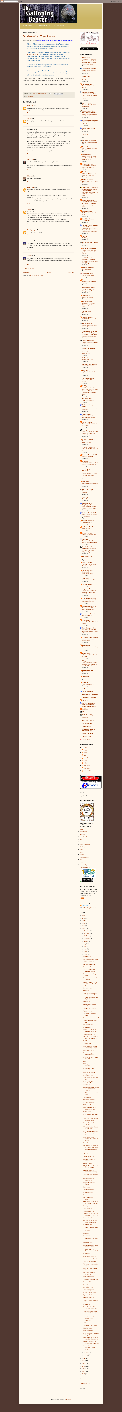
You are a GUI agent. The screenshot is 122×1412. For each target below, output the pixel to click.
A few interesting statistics (89, 534)
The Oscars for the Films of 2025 (89, 213)
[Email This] (55, 94)
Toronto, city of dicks (87, 297)
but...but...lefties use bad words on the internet (90, 1221)
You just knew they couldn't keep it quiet (90, 1239)
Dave (85, 755)
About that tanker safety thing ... (90, 647)
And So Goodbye (86, 499)
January (86, 1355)
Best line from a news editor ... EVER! (91, 978)
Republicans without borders (91, 1195)
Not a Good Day (86, 442)
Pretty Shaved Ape (85, 844)
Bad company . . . (88, 1187)
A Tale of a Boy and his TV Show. (90, 440)
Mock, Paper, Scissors (88, 128)
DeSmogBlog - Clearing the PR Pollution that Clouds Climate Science (90, 189)
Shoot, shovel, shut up (88, 573)
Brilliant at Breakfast (88, 527)
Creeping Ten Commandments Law (90, 484)
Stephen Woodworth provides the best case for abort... (90, 1138)
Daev (81, 842)
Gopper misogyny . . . (89, 1163)
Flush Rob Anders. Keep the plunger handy (91, 1334)
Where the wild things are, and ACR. (90, 449)
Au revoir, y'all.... (86, 528)
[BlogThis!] (57, 94)
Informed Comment (88, 92)
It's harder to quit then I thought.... (88, 380)
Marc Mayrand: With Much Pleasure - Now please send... (90, 1132)
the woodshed (86, 295)
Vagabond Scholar (87, 211)
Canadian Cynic (84, 865)
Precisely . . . (87, 1284)
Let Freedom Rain (87, 274)
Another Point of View (88, 288)
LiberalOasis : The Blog (89, 697)
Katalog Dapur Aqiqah (88, 275)
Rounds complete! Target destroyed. (39, 36)
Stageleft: (85, 700)
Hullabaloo (85, 709)
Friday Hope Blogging (88, 684)
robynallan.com (86, 736)
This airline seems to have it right (91, 1021)
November (87, 933)
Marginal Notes (86, 311)
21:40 (28, 203)
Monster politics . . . (88, 1225)
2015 (83, 920)
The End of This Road (87, 359)
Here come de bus (88, 1242)
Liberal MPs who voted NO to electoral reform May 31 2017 (90, 463)
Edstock (29, 176)
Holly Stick (30, 105)
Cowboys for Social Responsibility (87, 571)
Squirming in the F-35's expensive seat (89, 1160)
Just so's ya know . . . (89, 988)
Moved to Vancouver (88, 521)
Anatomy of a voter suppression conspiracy (90, 1171)
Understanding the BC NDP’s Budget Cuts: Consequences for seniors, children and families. (90, 229)
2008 (83, 1366)
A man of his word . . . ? (90, 1259)
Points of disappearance (89, 1292)
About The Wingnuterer (88, 400)
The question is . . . (88, 1208)
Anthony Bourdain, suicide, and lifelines (89, 408)
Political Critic (86, 726)
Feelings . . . (86, 1233)
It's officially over (88, 1075)
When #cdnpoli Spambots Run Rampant (90, 655)
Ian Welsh (85, 134)
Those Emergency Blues (89, 628)
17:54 (28, 123)
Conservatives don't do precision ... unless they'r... (89, 1347)
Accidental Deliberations (89, 140)
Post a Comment (29, 268)
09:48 (28, 235)
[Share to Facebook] (60, 94)
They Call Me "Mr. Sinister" (87, 671)
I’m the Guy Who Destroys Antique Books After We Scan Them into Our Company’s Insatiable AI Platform (90, 61)
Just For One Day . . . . (87, 522)
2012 (83, 928)
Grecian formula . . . (88, 1218)
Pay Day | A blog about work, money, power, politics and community (89, 704)
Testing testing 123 (87, 615)
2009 (83, 1363)
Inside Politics (86, 739)
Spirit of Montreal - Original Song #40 (89, 149)
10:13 (28, 264)
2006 (83, 1371)
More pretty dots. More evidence (89, 1123)
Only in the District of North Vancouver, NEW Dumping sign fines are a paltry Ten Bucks (89, 204)
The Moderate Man (87, 556)
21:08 (28, 181)
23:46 (28, 224)
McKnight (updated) (88, 1082)
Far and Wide (86, 620)
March (86, 954)
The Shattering (87, 1097)
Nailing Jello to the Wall (89, 513)
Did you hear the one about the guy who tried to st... (90, 1146)
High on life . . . (87, 1001)
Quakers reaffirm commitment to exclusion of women (89, 115)
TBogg (84, 661)
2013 (83, 926)
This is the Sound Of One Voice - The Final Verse (88, 608)
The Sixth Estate (87, 323)
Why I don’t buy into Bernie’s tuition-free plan (89, 515)
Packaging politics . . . (89, 1330)
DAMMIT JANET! (87, 317)
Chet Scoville (83, 837)
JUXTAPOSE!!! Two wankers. (90, 319)
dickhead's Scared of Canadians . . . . (88, 1179)
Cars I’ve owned (86, 244)
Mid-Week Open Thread (88, 136)
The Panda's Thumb (88, 489)
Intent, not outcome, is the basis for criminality (90, 1115)
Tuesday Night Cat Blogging (89, 142)
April (85, 951)
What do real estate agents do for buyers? (89, 326)
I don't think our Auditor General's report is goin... (91, 1047)
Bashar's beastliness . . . (89, 1276)
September (87, 938)
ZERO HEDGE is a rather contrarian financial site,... (91, 1037)
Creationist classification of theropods (89, 491)
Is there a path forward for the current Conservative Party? (89, 335)
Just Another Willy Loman (90, 242)
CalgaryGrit (85, 676)
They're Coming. (86, 269)
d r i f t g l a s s (86, 103)
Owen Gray (30, 159)
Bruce (81, 849)
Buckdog (84, 386)
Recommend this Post (41, 93)
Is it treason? (86, 1236)
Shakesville (85, 358)
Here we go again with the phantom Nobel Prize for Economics (89, 592)
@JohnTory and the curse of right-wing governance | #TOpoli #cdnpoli (89, 550)
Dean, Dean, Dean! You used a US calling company (91, 1307)
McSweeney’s (86, 57)
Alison (85, 747)
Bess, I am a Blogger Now (89, 606)
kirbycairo (85, 370)
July (85, 944)
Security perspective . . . (90, 1256)
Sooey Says (85, 497)
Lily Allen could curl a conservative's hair (89, 1108)
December (87, 931)
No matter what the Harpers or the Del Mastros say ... (90, 1338)
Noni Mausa (87, 765)
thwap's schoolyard (87, 164)
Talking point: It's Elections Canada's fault (90, 1301)
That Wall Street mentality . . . (90, 1175)
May (85, 949)
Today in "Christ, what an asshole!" (88, 86)
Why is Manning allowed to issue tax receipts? (90, 1166)
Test (83, 312)
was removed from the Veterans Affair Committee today (55, 40)
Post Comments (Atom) (36, 275)
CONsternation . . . (88, 1211)
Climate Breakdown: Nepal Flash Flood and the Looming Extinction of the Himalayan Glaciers (89, 96)
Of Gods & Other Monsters (90, 637)
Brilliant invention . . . (89, 1025)
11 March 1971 (86, 220)
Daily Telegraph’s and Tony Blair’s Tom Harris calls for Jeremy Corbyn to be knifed (89, 506)
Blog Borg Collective (88, 200)
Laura (85, 760)
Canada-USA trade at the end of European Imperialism (89, 166)
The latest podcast (86, 238)
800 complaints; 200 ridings (90, 959)
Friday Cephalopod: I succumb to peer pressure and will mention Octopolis (90, 433)
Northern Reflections (88, 267)
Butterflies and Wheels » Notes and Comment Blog (89, 112)
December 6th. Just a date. (89, 580)
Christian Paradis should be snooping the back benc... (91, 1030)
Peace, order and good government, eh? (88, 730)
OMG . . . (86, 1061)
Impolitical (85, 539)
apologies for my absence (88, 365)
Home (49, 272)
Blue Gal (84, 236)
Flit (83, 712)
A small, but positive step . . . (91, 1150)
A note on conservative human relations (90, 343)
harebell (29, 118)
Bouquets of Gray (87, 533)
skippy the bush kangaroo (89, 364)
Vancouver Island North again (89, 1014)
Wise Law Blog (86, 155)
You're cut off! (87, 1043)
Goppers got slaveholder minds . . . (89, 1005)
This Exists (85, 130)
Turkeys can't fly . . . (89, 1034)
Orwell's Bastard (87, 547)
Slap (81, 859)
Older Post (71, 272)
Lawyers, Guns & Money (89, 69)
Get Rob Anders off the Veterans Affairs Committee (89, 1318)
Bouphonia (85, 683)
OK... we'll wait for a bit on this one (90, 1269)
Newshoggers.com (87, 723)
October (86, 936)
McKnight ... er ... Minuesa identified (90, 1064)
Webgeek (82, 834)
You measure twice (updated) (91, 1018)
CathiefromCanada (87, 84)
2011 (83, 1358)
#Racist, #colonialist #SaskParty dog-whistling (88, 416)
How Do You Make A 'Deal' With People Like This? (89, 174)
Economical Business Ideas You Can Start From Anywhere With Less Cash (90, 351)
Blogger (68, 1399)
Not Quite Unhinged (88, 378)
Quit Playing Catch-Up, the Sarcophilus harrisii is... (90, 1202)
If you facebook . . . (88, 1192)
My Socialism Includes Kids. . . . (90, 372)
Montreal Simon (87, 280)
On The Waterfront (87, 692)
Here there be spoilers (87, 456)
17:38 (28, 112)
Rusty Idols (85, 481)
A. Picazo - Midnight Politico (88, 405)
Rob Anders (30, 96)
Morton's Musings (87, 422)
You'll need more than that (90, 1279)
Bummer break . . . (88, 956)
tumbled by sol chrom (88, 258)
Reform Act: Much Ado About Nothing (90, 622)
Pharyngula (85, 430)
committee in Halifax (33, 54)
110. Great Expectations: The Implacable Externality (89, 600)
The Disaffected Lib (87, 302)
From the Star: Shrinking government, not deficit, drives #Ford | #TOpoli (90, 261)
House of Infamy (87, 584)
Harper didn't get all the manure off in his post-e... (91, 1342)
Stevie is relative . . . (89, 1282)
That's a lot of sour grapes (90, 1325)
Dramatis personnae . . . (89, 1297)
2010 (83, 1361)
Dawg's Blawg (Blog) (88, 341)
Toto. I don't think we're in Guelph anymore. (90, 1119)
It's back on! (86, 1304)
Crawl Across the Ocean (89, 598)
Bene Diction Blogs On (88, 348)
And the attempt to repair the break (91, 1093)
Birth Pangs (85, 689)
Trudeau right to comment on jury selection (89, 424)
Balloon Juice (86, 76)
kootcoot (29, 241)
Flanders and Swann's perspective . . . (89, 1069)
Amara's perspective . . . (89, 1290)
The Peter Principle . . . (89, 1189)
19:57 (28, 170)
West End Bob (87, 771)
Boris (85, 750)
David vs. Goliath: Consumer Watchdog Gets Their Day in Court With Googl (89, 664)
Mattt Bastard (83, 832)
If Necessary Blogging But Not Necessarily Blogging (89, 332)
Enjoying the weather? (89, 1072)
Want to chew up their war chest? (90, 1078)
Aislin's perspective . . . (89, 962)
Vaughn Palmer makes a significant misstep (89, 970)
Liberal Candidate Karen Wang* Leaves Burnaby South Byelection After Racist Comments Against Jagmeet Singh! (90, 391)
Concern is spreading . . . (90, 1100)
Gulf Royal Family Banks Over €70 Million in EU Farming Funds (90, 193)
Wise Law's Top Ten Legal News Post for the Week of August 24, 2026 (89, 157)
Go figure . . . (87, 990)
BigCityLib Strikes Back (89, 248)
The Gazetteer (86, 172)
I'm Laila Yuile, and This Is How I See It (90, 226)
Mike (81, 839)
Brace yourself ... (88, 967)
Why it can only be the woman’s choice (88, 639)
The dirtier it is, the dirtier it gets (91, 1264)
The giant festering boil (89, 1261)
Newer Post (26, 272)
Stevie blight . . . (88, 1084)
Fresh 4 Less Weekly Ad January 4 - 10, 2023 (88, 290)
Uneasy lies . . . (87, 1011)
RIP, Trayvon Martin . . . (90, 964)
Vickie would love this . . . (90, 1105)
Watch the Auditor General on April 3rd (90, 1127)
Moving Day (85, 678)
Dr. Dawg (82, 847)
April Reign (85, 578)
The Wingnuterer (87, 399)
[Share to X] (58, 94)
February (86, 1352)
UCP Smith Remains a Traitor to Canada (89, 122)
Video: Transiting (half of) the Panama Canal (90, 182)
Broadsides (85, 718)
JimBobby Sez (86, 653)
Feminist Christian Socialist (90, 455)
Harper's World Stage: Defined (89, 1183)
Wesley (82, 854)
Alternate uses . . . (88, 1154)
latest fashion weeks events (89, 558)
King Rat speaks (87, 1328)
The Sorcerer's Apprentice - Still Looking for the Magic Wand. (89, 304)
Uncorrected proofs (85, 867)
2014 (83, 923)
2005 (83, 1374)
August (86, 941)
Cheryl (85, 753)
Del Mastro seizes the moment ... (89, 1273)
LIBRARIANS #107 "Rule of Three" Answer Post (89, 565)
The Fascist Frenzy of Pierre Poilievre (89, 282)
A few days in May (88, 1102)
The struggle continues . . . (90, 1008)
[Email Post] (50, 93)
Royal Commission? (88, 1143)
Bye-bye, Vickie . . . (88, 1295)
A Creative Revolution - (89, 447)
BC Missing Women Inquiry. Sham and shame (91, 1246)
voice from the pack (87, 503)
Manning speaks (87, 1206)
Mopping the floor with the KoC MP (90, 1058)
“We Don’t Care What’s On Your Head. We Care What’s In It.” (90, 631)
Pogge (81, 862)
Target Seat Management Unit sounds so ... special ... (90, 1312)
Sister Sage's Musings (88, 720)
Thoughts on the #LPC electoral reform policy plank (89, 541)
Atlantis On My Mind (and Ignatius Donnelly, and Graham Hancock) (90, 251)
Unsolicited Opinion (88, 219)
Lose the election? (88, 1027)
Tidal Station (86, 645)
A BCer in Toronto (87, 180)
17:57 (28, 153)
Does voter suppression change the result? (89, 1053)
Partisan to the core (88, 1050)
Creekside (85, 461)
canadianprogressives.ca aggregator (89, 469)
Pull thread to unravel (89, 1041)
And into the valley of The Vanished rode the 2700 (90, 1214)
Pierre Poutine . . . (88, 1253)
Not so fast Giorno (88, 1287)
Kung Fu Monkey (87, 563)
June (85, 946)
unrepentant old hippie (88, 614)
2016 (83, 918)
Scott (81, 852)
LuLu (85, 763)
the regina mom (86, 414)
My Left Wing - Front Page (90, 694)
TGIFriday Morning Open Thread (89, 78)
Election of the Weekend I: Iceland (89, 71)
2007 (83, 1368)
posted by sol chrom (88, 733)
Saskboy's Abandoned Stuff (90, 120)
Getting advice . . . (88, 1112)
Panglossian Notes (87, 589)
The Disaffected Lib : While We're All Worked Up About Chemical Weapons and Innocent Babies (89, 474)
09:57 (28, 250)
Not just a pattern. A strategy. (88, 1198)
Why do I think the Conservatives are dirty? (90, 1250)
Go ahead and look (85, 1383)
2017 (83, 915)
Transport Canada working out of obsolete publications (90, 1228)
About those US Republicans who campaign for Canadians (91, 1088)
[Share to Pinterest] (62, 94)
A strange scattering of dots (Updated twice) (90, 998)
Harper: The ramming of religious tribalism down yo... (90, 983)
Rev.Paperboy (31, 230)
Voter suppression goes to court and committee (90, 994)
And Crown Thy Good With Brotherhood (89, 105)
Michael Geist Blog (87, 715)
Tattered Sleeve (86, 147)
